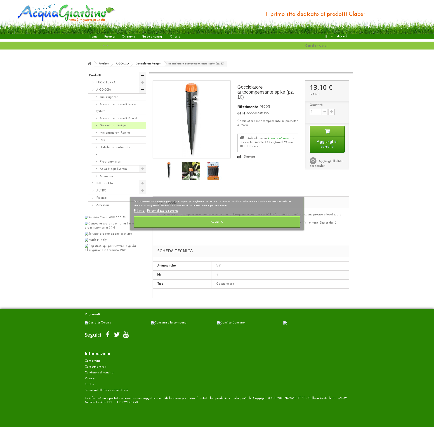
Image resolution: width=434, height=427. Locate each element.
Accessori (102, 205)
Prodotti (95, 75)
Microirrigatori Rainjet (114, 132)
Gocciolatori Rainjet (113, 125)
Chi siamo (128, 36)
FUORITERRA (105, 82)
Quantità (316, 105)
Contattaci (92, 360)
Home (93, 36)
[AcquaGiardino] (61, 12)
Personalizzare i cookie (162, 210)
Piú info (139, 210)
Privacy (89, 378)
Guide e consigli (152, 36)
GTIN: (241, 113)
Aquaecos (106, 176)
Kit (101, 154)
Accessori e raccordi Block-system (116, 108)
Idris (102, 140)
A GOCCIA (103, 89)
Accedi (342, 36)
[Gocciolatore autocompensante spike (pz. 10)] (169, 171)
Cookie (89, 384)
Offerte (175, 36)
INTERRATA (104, 183)
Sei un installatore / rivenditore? (106, 390)
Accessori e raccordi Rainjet (118, 118)
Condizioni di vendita (99, 372)
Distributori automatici (115, 147)
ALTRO (100, 190)
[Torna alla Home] (89, 64)
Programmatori (110, 161)
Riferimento (247, 107)
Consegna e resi (95, 366)
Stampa (249, 156)
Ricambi (109, 36)
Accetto (217, 222)
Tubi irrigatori (108, 97)
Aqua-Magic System (113, 168)
